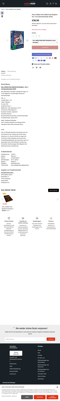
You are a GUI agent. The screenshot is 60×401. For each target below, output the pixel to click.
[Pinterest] (40, 67)
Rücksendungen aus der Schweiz (43, 370)
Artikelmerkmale (6, 75)
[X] (36, 67)
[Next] (27, 40)
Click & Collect (42, 376)
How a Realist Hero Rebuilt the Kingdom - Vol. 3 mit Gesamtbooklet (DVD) (8, 208)
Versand (44, 23)
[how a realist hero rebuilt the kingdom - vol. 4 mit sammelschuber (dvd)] (17, 40)
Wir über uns (41, 358)
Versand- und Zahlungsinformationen (16, 359)
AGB (11, 366)
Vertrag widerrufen (16, 353)
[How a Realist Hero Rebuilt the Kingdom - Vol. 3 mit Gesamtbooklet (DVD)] (8, 198)
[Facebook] (33, 67)
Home (2, 9)
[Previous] (7, 40)
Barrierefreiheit (14, 371)
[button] (3, 3)
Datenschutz (13, 363)
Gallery (3, 71)
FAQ (39, 352)
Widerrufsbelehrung (15, 368)
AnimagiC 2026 (42, 373)
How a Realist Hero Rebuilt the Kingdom (22, 165)
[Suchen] (47, 3)
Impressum (13, 374)
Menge (34, 33)
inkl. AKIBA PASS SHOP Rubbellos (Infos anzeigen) (44, 41)
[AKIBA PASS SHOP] (29, 3)
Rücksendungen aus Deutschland (43, 361)
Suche (39, 350)
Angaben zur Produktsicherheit (10, 79)
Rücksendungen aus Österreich (43, 366)
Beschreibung (12, 71)
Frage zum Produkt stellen (42, 64)
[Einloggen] (50, 3)
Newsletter (41, 379)
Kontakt (40, 355)
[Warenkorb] (55, 3)
